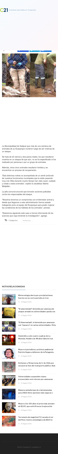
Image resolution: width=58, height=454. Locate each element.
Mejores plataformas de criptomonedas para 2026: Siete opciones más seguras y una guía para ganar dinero (35, 392)
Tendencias (27, 220)
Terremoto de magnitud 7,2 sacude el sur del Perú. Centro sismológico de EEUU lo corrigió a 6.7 (35, 420)
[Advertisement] (29, 120)
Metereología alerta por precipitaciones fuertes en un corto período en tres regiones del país (35, 298)
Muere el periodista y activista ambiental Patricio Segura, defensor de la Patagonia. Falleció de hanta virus (36, 352)
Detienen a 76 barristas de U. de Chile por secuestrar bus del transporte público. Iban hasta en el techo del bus (36, 365)
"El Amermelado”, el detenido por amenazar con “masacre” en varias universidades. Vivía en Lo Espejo (37, 325)
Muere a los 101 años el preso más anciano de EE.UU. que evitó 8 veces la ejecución (36, 405)
